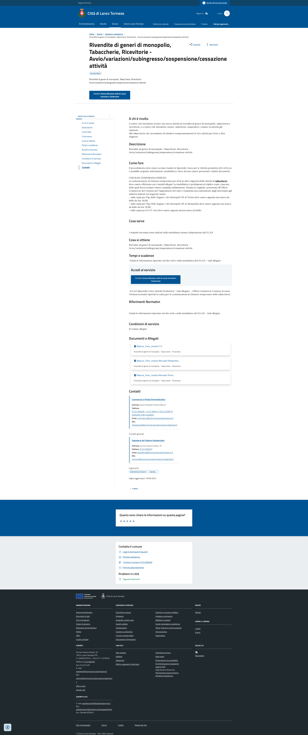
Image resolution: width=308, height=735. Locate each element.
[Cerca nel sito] (226, 13)
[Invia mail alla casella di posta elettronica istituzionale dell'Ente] (91, 671)
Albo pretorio (121, 652)
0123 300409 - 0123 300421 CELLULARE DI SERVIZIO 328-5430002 (152, 413)
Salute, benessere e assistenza (167, 624)
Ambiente (120, 616)
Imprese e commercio (114, 34)
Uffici (78, 635)
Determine (120, 660)
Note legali (159, 656)
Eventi (197, 632)
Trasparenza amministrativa (185, 24)
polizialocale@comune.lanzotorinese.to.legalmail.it (154, 425)
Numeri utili (80, 689)
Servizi (115, 23)
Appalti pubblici (122, 624)
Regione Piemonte (84, 3)
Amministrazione (86, 23)
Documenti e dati (83, 616)
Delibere (119, 656)
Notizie (198, 612)
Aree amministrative (84, 612)
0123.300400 (89, 661)
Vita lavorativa (161, 631)
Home (91, 34)
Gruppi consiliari (82, 639)
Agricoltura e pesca (123, 612)
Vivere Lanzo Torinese (134, 23)
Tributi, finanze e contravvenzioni (168, 627)
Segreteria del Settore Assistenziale (148, 440)
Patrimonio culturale (160, 24)
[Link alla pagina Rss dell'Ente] (196, 652)
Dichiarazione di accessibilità (166, 660)
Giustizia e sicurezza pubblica (166, 612)
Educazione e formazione (126, 639)
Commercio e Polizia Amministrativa (148, 399)
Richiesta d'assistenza (164, 675)
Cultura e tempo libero (124, 635)
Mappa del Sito (141, 725)
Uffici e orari (80, 686)
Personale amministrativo (86, 627)
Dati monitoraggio (83, 725)
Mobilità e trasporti (162, 620)
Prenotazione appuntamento (166, 672)
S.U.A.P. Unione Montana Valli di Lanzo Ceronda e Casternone (110, 95)
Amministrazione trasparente (167, 663)
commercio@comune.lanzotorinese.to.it (155, 418)
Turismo (204, 24)
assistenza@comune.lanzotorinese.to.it (155, 452)
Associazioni (160, 635)
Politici (78, 631)
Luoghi (197, 628)
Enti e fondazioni (82, 620)
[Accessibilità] (8, 727)
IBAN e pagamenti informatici (127, 664)
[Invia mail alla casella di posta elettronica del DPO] (96, 703)
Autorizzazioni (121, 627)
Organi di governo (83, 624)
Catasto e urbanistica (124, 631)
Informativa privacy (163, 652)
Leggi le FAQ (160, 666)
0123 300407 (146, 449)
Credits (121, 725)
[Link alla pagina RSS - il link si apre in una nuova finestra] (206, 13)
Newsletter (199, 655)
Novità (103, 23)
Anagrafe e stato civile (125, 620)
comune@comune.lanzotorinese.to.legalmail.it (153, 459)
